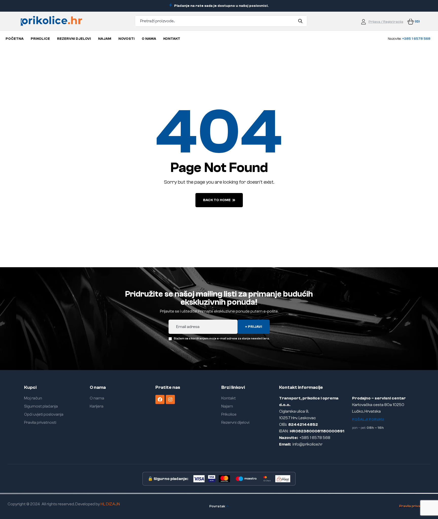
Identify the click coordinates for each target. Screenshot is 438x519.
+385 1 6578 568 (315, 437)
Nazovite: (409, 39)
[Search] (300, 21)
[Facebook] (160, 399)
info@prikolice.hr (307, 444)
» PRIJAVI (253, 327)
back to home (217, 200)
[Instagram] (170, 399)
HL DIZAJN (110, 504)
